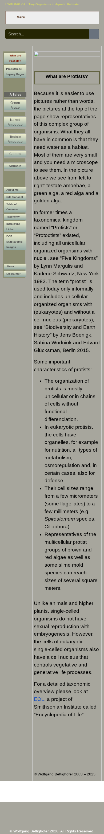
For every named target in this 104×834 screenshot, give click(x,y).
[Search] (94, 34)
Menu (21, 17)
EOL (39, 699)
